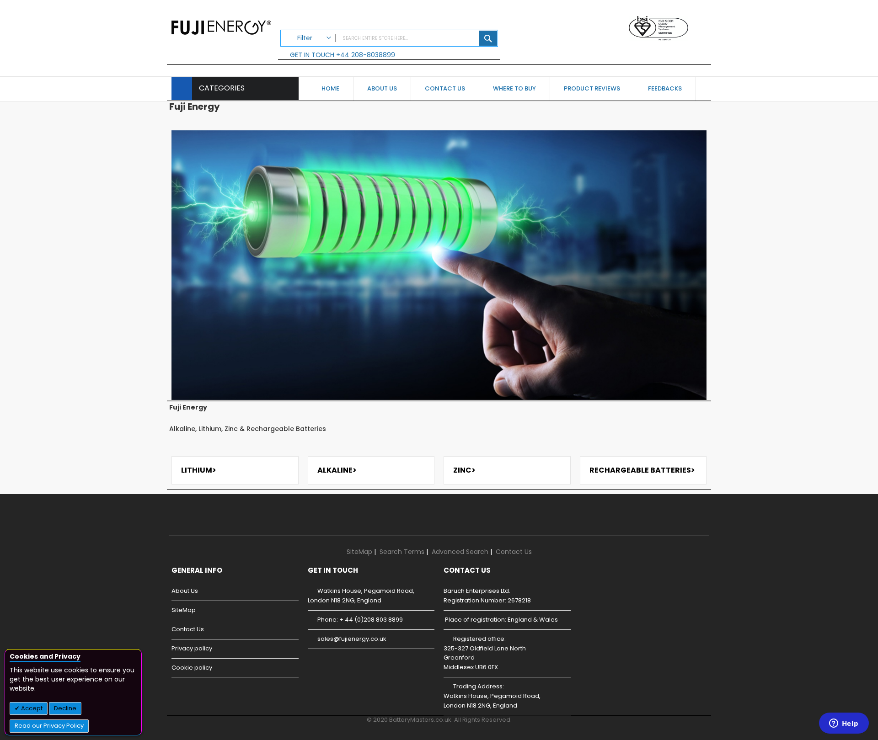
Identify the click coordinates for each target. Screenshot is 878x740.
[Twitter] (187, 521)
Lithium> (198, 470)
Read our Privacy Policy (49, 725)
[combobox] (389, 38)
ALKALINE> (337, 470)
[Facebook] (174, 521)
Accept (31, 708)
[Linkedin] (211, 521)
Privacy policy (191, 648)
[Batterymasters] (221, 26)
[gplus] (199, 521)
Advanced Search (460, 551)
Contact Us (514, 551)
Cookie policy (191, 667)
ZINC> (464, 470)
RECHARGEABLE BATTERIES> (642, 470)
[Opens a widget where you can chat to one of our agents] (844, 724)
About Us (184, 590)
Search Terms (402, 551)
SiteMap (359, 551)
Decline (65, 708)
